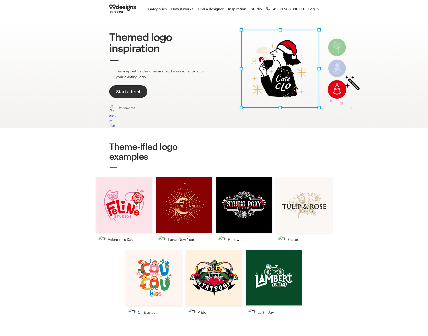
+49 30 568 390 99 (287, 9)
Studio (256, 9)
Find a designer (211, 9)
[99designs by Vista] (122, 8)
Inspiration (237, 9)
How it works (182, 9)
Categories (157, 9)
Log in (313, 9)
